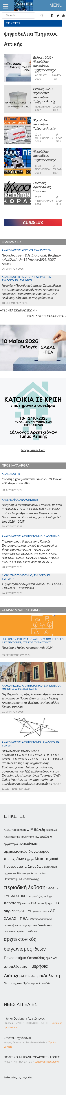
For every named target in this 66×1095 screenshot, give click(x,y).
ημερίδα (51, 958)
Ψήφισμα (29, 859)
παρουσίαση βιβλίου (14, 931)
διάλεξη (39, 829)
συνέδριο (31, 931)
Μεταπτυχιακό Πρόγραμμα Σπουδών (27, 983)
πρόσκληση (19, 829)
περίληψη (48, 896)
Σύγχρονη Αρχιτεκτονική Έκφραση (42, 187)
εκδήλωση (49, 975)
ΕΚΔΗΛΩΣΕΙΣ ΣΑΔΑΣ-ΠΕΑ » (46, 316)
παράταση (12, 903)
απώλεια (46, 836)
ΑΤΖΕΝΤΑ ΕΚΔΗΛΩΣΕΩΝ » (18, 310)
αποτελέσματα (15, 966)
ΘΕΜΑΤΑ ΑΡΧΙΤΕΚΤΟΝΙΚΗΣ (21, 610)
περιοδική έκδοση (24, 887)
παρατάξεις (36, 896)
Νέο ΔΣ (7, 830)
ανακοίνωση (29, 843)
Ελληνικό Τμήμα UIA (45, 903)
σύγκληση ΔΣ (14, 911)
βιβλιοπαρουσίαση (41, 911)
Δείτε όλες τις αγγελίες (18, 1077)
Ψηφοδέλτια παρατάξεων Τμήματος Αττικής (44, 124)
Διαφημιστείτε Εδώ (33, 450)
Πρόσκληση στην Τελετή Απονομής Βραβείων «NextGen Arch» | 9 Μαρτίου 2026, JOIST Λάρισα (31, 259)
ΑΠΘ (24, 976)
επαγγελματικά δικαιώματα (35, 925)
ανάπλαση (50, 866)
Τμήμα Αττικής (27, 837)
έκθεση (33, 976)
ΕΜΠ (29, 911)
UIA (29, 829)
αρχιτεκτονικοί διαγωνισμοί (17, 873)
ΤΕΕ (37, 837)
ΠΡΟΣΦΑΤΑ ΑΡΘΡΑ (15, 465)
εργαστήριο (11, 843)
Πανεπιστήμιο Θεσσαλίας (24, 958)
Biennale (25, 903)
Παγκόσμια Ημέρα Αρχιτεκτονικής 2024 (27, 647)
